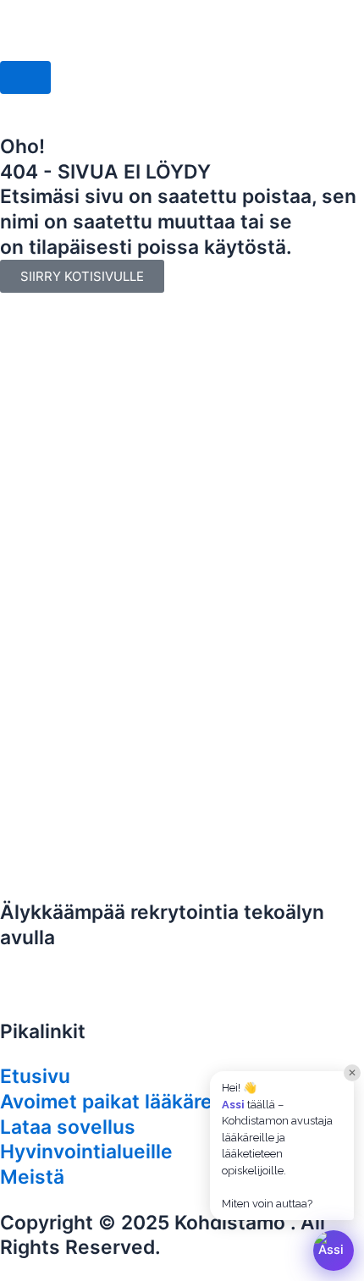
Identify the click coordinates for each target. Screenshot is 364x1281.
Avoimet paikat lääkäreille (120, 1101)
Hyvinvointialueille (86, 1151)
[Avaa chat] (333, 1250)
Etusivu (35, 1076)
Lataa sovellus (67, 1127)
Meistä (32, 1177)
